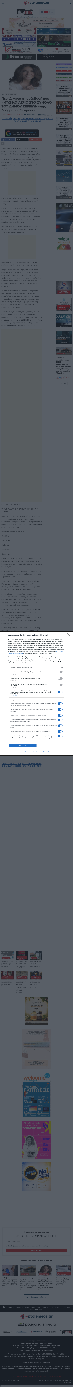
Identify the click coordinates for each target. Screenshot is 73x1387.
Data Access (36, 752)
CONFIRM (22, 745)
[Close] (69, 635)
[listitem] (36, 668)
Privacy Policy (47, 752)
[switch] (60, 672)
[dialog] (36, 694)
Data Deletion (26, 752)
